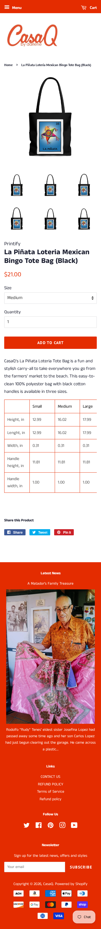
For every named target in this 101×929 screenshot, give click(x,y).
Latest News (51, 573)
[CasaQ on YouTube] (74, 826)
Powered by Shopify (71, 884)
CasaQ (48, 884)
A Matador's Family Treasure (50, 583)
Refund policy (50, 799)
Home (8, 65)
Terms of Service (50, 791)
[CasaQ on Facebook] (38, 826)
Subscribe (81, 867)
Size (8, 288)
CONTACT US (50, 776)
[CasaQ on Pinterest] (50, 826)
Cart (93, 7)
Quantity (12, 312)
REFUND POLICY (50, 784)
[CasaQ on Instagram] (62, 826)
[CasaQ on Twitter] (27, 826)
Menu (16, 8)
